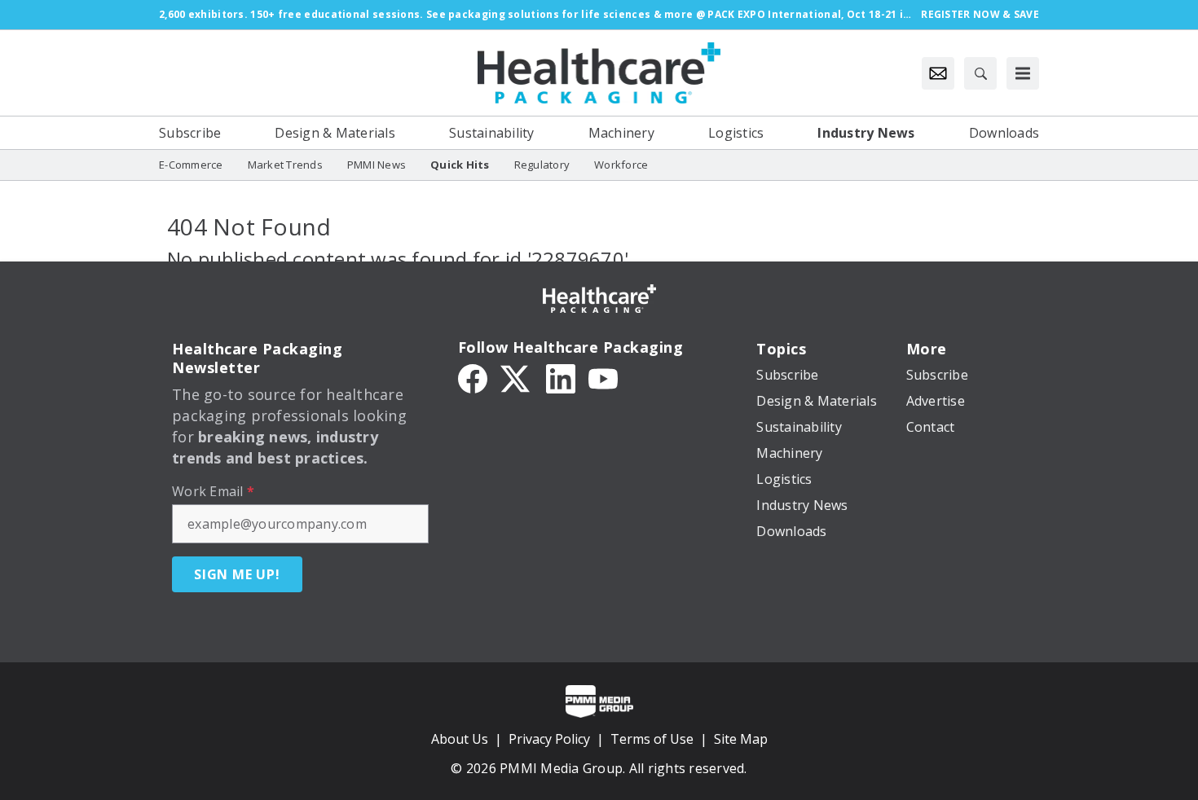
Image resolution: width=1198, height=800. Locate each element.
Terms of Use (652, 739)
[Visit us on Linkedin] (560, 377)
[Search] (980, 73)
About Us (459, 739)
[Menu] (1022, 73)
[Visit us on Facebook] (472, 377)
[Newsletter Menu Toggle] (938, 73)
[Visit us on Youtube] (603, 377)
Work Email (213, 491)
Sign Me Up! (237, 574)
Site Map (741, 739)
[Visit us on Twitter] (516, 377)
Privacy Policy (549, 739)
